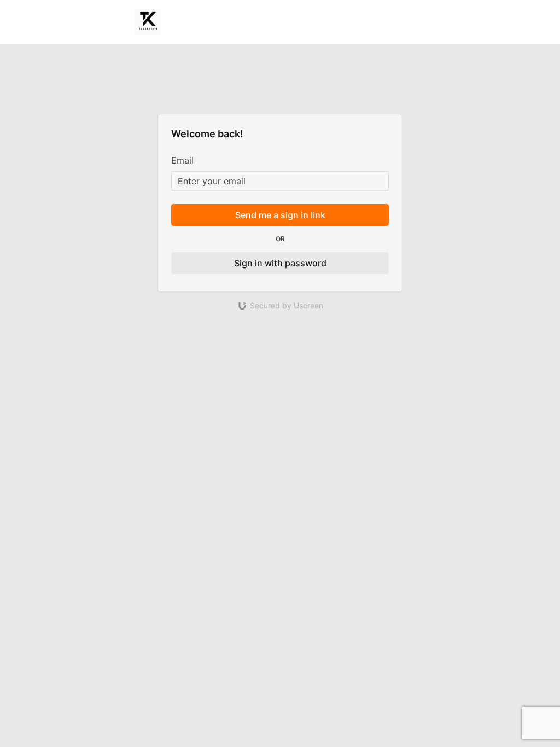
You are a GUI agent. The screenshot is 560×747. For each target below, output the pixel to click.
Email (182, 160)
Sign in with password (280, 263)
